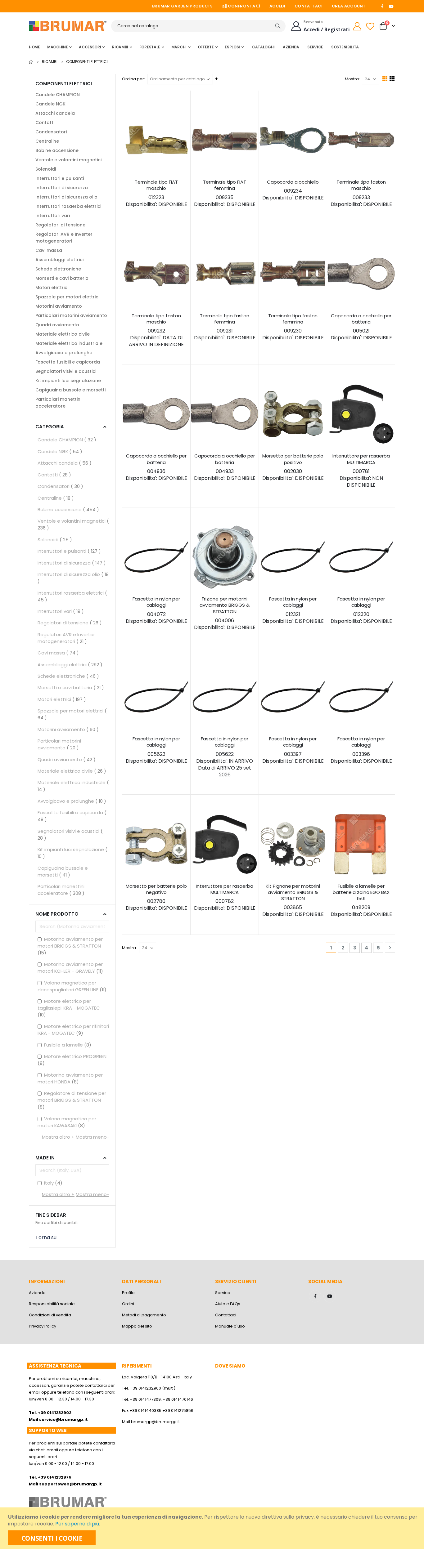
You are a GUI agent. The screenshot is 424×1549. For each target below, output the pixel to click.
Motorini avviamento (58, 306)
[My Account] (357, 26)
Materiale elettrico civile (62, 334)
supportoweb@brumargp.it (70, 1484)
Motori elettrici (51, 287)
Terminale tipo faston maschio (361, 193)
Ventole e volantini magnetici (68, 160)
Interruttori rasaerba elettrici (68, 206)
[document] (212, 1528)
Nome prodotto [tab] (57, 914)
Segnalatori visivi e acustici (65, 371)
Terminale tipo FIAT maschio (156, 193)
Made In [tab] (45, 1157)
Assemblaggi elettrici (59, 260)
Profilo (128, 1293)
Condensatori (51, 132)
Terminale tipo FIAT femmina (224, 193)
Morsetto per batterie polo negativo (156, 897)
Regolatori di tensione (60, 225)
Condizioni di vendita (50, 1315)
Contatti (44, 122)
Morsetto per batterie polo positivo (293, 467)
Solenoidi (45, 169)
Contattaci (309, 6)
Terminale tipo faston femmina (224, 327)
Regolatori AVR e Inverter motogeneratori (63, 237)
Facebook (315, 1296)
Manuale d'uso (230, 1326)
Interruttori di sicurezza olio (66, 197)
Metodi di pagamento (144, 1315)
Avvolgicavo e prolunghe (63, 353)
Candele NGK (50, 104)
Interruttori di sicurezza (61, 188)
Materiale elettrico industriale (68, 343)
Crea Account (349, 6)
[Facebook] (382, 6)
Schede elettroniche (58, 269)
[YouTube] (391, 6)
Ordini (128, 1304)
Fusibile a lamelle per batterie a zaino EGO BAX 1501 (361, 900)
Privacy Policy (42, 1326)
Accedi (277, 6)
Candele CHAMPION (57, 95)
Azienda (37, 1293)
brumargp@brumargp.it (155, 1422)
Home (31, 61)
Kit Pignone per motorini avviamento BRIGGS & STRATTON (293, 900)
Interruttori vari (52, 215)
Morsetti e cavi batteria (61, 278)
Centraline (47, 141)
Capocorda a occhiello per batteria (361, 327)
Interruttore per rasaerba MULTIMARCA (361, 471)
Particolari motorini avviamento (71, 315)
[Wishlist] (371, 26)
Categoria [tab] (49, 426)
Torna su (45, 1237)
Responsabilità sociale (52, 1304)
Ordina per (133, 79)
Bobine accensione (57, 150)
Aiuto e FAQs (227, 1304)
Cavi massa (48, 250)
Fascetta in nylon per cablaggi (156, 610)
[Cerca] (278, 26)
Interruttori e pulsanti (59, 178)
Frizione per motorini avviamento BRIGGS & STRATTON (224, 613)
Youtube (329, 1296)
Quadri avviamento (57, 325)
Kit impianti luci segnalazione (68, 380)
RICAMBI (49, 62)
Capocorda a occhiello (293, 190)
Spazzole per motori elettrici (67, 297)
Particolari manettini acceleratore (58, 402)
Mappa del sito (137, 1326)
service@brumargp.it (63, 1419)
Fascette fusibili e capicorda (67, 362)
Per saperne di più (77, 1523)
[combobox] (198, 26)
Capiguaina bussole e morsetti (70, 390)
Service (222, 1293)
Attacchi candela (55, 113)
